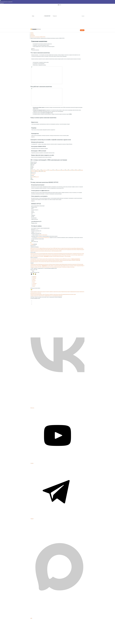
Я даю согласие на (39, 234)
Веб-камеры (61, 265)
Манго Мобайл (77, 249)
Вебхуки (58, 256)
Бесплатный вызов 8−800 (74, 264)
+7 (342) (34, 244)
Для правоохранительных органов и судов (68, 294)
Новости (33, 279)
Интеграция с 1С (62, 256)
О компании (34, 283)
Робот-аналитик (41, 261)
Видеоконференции (77, 248)
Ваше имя (33, 229)
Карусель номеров (61, 248)
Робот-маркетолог (47, 261)
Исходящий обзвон (44, 253)
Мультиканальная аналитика (40, 260)
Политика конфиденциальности (46, 295)
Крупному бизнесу (52, 264)
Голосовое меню (37, 249)
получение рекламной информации (43, 237)
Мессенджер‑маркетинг (35, 261)
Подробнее (2, 3)
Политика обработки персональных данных (38, 291)
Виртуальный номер (46, 248)
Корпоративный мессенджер (69, 248)
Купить (82, 30)
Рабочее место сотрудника (72, 253)
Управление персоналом (63, 253)
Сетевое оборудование (77, 265)
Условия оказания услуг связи (36, 295)
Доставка (34, 280)
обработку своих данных (43, 234)
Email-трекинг (69, 260)
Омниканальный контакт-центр (36, 253)
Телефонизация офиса (34, 264)
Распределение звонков (70, 249)
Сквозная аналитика (55, 260)
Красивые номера (59, 264)
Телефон (32, 232)
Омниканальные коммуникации (53, 253)
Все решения (39, 265)
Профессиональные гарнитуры (68, 265)
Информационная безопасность (43, 264)
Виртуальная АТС (34, 248)
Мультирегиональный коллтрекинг (57, 261)
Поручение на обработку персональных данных (53, 294)
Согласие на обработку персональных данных (53, 291)
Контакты (34, 284)
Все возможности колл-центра (38, 256)
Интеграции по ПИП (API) (52, 256)
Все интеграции (67, 256)
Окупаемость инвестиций (75, 260)
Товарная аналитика (63, 260)
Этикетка (52, 248)
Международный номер (66, 264)
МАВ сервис (56, 248)
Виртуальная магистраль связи (55, 249)
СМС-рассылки (63, 249)
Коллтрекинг (33, 260)
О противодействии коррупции (57, 295)
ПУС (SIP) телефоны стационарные (53, 265)
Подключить (33, 48)
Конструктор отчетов (80, 253)
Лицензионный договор (65, 291)
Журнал (33, 286)
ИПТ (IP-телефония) (40, 248)
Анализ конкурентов (48, 260)
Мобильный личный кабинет (45, 249)
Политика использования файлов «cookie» (38, 294)
